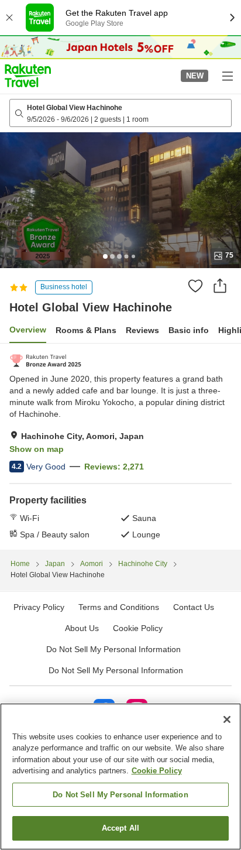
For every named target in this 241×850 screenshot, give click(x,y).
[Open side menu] (227, 75)
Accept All (120, 828)
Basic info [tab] (188, 330)
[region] (120, 776)
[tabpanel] (120, 447)
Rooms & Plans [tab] (86, 330)
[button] (28, 75)
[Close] (227, 719)
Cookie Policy (157, 770)
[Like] (195, 285)
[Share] (220, 285)
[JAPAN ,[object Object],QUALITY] (45, 360)
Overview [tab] (27, 329)
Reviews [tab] (142, 330)
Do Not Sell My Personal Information (116, 670)
